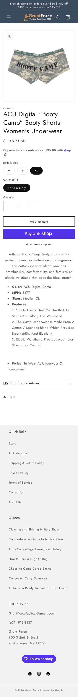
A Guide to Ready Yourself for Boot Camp (38, 588)
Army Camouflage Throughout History (35, 549)
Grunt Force (32, 690)
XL (36, 171)
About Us (15, 502)
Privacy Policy (18, 473)
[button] (8, 17)
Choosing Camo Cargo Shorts (30, 568)
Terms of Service (20, 482)
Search (13, 443)
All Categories (19, 453)
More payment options (39, 244)
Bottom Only (17, 188)
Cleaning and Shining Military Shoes (34, 529)
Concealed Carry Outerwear (28, 578)
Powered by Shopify (51, 690)
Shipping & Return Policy (26, 463)
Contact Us (16, 492)
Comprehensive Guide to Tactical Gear (36, 539)
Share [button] (12, 397)
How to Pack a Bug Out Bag (28, 559)
